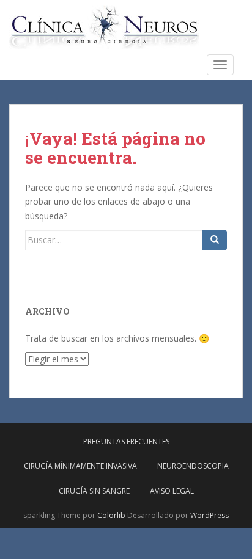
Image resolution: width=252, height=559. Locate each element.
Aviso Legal (172, 491)
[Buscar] (214, 240)
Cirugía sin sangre (94, 491)
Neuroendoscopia (193, 466)
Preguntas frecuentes (126, 441)
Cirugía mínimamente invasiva (80, 466)
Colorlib (111, 515)
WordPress (209, 515)
